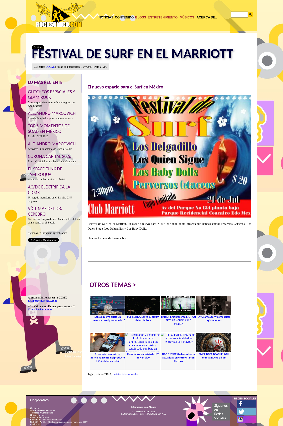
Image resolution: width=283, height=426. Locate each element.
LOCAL (50, 66)
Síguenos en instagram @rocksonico (47, 233)
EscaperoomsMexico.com (42, 300)
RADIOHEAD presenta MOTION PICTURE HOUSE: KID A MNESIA (178, 320)
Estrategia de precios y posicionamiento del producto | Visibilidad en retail (107, 358)
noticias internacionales (125, 374)
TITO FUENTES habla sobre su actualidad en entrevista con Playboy (178, 358)
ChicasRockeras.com (40, 309)
